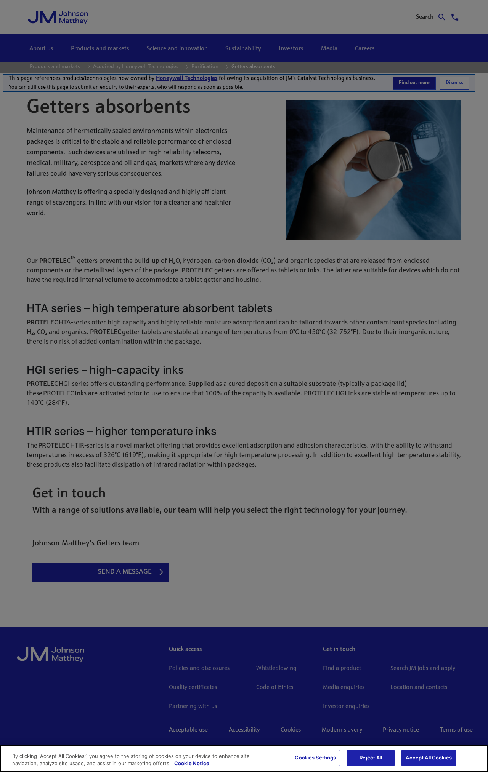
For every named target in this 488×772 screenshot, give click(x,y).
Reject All (371, 757)
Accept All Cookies (428, 757)
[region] (244, 758)
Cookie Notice (191, 764)
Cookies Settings (315, 757)
